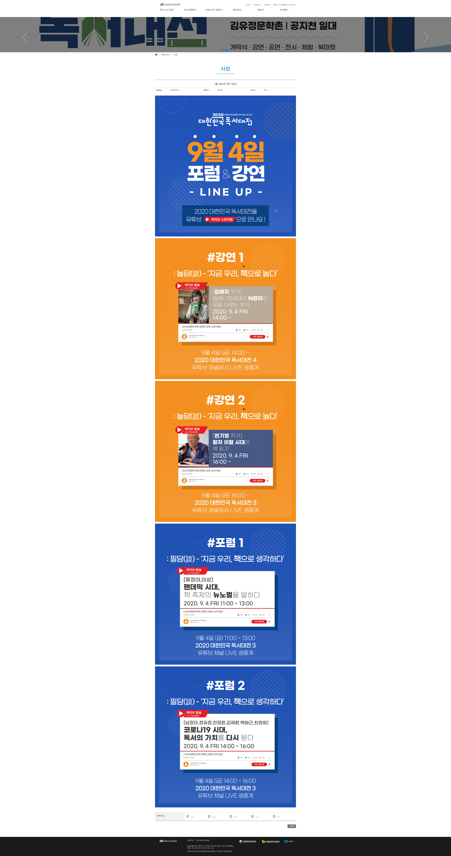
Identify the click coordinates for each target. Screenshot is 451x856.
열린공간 (237, 10)
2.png (213, 817)
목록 (292, 826)
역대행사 (284, 10)
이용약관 (190, 840)
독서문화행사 (190, 10)
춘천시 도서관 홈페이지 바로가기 (285, 5)
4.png (256, 817)
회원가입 (257, 5)
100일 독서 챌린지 (213, 10)
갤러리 (261, 10)
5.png (278, 817)
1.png (192, 817)
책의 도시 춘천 (167, 10)
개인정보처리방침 (202, 840)
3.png (235, 817)
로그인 (248, 5)
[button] (25, 37)
